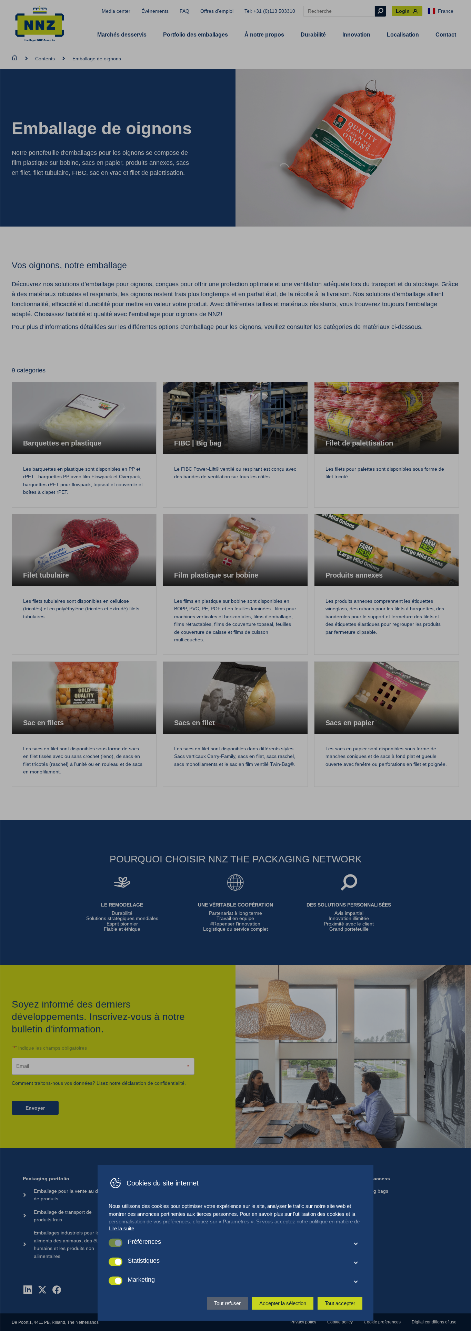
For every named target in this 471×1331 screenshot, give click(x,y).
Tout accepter (340, 1303)
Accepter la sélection (282, 1303)
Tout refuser (227, 1303)
